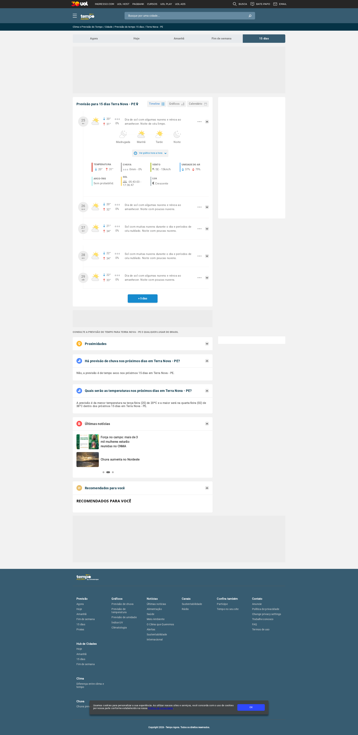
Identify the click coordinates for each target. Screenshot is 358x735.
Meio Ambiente (156, 619)
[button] (103, 472)
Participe (222, 604)
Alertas (151, 629)
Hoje (136, 38)
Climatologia (119, 627)
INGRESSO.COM (104, 4)
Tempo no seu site (227, 609)
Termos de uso (261, 629)
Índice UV (117, 622)
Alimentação (154, 609)
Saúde (150, 614)
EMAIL (283, 4)
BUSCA (243, 4)
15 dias (264, 38)
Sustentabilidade (157, 634)
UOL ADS (180, 4)
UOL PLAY (166, 4)
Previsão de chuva (123, 604)
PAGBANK (138, 4)
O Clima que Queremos (160, 624)
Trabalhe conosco (263, 619)
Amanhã (179, 38)
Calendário (195, 103)
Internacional (155, 639)
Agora (94, 38)
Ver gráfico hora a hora (150, 153)
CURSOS (152, 4)
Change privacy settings (266, 614)
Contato (257, 598)
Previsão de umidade (124, 617)
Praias (80, 629)
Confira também (227, 598)
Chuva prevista (85, 706)
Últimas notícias (156, 604)
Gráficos (174, 103)
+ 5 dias (142, 298)
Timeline (154, 103)
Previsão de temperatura (119, 611)
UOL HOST (123, 4)
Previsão (82, 598)
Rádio (185, 609)
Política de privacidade (160, 708)
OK (251, 707)
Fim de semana (221, 38)
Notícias (152, 598)
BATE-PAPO (263, 4)
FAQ (254, 624)
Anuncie (257, 604)
